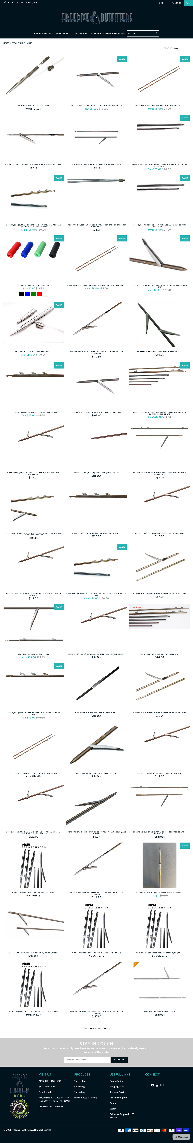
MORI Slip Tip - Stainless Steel (33, 79)
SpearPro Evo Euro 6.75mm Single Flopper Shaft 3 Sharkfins (159, 805)
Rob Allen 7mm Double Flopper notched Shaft (159, 325)
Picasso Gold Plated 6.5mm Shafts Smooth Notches (159, 567)
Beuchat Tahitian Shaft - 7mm (33, 627)
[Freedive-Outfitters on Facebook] (5, 3)
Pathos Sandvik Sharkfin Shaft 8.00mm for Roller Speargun (96, 985)
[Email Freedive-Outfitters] (17, 3)
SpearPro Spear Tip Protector (33, 258)
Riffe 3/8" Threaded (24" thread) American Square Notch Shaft (96, 567)
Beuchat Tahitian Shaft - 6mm (159, 985)
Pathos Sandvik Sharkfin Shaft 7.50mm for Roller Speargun (96, 866)
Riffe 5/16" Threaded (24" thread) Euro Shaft (33, 746)
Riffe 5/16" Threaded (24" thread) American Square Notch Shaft (159, 198)
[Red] (39, 294)
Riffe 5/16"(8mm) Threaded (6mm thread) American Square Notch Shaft (159, 385)
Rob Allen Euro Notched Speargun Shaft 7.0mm (96, 138)
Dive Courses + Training (109, 33)
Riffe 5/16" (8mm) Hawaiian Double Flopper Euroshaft (96, 627)
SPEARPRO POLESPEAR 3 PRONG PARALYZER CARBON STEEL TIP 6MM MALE (96, 198)
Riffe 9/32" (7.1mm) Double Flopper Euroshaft (159, 746)
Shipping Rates (117, 1086)
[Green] (33, 294)
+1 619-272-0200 (29, 3)
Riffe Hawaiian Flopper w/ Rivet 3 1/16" (96, 746)
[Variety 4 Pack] (45, 294)
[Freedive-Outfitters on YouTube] (9, 3)
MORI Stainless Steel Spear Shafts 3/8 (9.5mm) (33, 985)
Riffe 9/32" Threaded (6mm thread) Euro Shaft (159, 79)
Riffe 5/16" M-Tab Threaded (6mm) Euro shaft (33, 385)
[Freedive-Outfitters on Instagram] (13, 3)
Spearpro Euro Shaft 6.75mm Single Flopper (159, 866)
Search (113, 1108)
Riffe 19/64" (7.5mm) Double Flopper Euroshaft (159, 506)
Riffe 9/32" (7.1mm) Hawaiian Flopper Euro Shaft (96, 79)
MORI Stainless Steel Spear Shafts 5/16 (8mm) (159, 926)
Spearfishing (43, 33)
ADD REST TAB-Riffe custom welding (159, 627)
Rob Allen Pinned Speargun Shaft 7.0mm (96, 686)
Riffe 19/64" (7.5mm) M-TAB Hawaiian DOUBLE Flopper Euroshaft (33, 567)
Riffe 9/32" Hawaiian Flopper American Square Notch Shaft (159, 258)
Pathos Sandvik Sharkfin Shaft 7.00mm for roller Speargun (96, 325)
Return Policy (116, 1081)
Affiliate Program (118, 1097)
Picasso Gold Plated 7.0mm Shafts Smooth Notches (159, 686)
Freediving (63, 33)
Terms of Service (118, 1092)
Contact (114, 1103)
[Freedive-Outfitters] (96, 17)
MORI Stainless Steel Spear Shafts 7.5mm (33, 866)
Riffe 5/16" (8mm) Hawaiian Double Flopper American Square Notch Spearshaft (33, 805)
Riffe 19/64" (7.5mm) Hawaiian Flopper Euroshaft (96, 385)
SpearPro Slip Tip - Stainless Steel (33, 325)
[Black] (21, 294)
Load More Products (96, 1028)
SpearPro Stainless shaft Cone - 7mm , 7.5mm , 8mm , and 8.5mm (96, 805)
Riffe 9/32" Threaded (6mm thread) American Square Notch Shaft (159, 138)
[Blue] (27, 294)
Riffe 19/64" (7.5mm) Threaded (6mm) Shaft (96, 446)
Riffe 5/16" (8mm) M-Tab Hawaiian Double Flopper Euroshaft (33, 446)
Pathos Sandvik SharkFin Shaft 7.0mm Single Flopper (33, 138)
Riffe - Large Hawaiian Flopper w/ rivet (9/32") (33, 926)
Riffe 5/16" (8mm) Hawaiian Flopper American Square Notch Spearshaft (33, 506)
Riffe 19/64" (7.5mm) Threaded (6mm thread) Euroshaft (96, 258)
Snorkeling (82, 33)
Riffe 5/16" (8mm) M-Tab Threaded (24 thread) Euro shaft (33, 686)
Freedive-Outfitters (21, 1130)
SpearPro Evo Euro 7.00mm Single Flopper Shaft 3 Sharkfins (159, 446)
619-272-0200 (55, 1106)
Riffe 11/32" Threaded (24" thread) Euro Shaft (96, 506)
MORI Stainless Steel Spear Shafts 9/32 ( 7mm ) (96, 926)
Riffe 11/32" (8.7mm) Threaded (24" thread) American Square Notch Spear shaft (33, 198)
